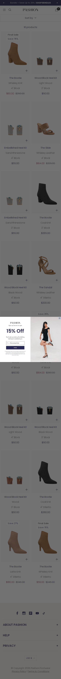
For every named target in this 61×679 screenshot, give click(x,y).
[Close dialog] (60, 318)
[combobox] (7, 343)
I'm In (15, 347)
